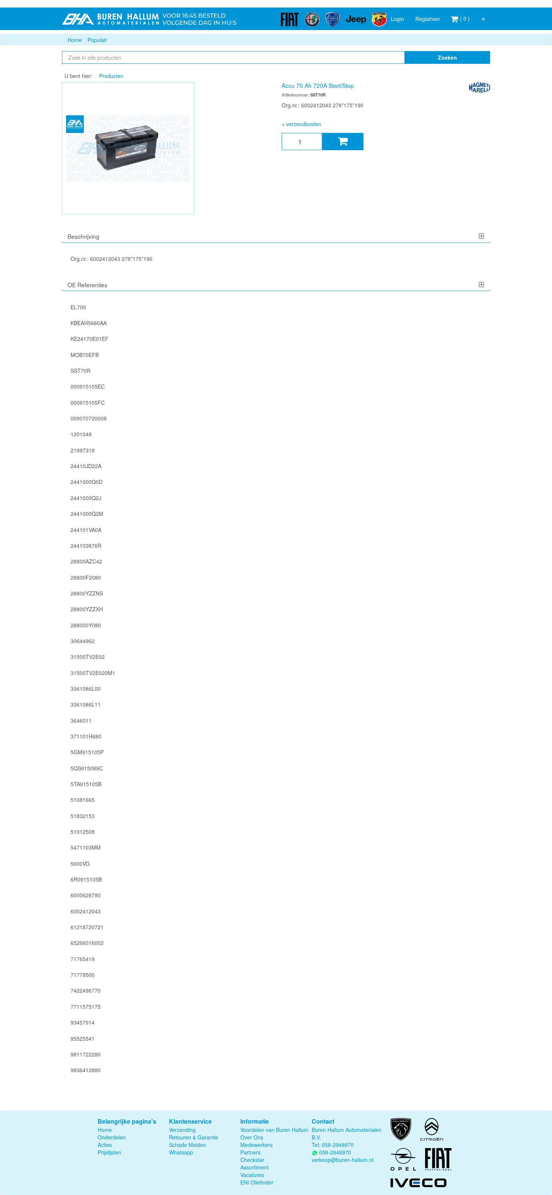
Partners (250, 1152)
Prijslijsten (109, 1152)
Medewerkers (256, 1144)
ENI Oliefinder (256, 1182)
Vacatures (252, 1174)
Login (397, 19)
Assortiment (254, 1167)
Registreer (427, 19)
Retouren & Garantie (193, 1137)
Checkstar (252, 1159)
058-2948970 (338, 1144)
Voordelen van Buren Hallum (274, 1129)
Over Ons (251, 1137)
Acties (105, 1144)
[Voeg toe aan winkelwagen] (342, 141)
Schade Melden (187, 1144)
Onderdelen (112, 1137)
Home (75, 40)
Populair (97, 40)
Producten (111, 76)
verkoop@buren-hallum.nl (342, 1159)
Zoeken (447, 57)
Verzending (182, 1129)
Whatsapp (181, 1152)
